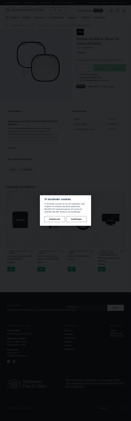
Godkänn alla (54, 219)
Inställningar (76, 219)
